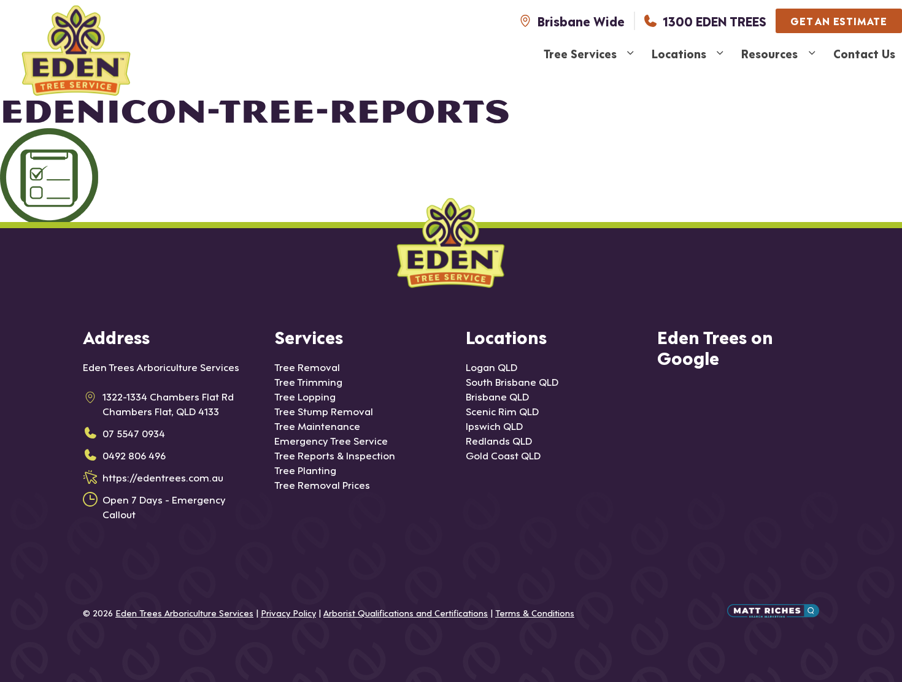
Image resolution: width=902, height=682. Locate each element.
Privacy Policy (288, 612)
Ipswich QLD (494, 425)
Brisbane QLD (497, 396)
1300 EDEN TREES (714, 21)
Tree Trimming (308, 381)
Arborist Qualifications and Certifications (405, 612)
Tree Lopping (305, 396)
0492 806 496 (134, 454)
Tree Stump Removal (323, 410)
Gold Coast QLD (503, 454)
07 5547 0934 (133, 432)
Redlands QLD (499, 440)
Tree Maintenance (317, 425)
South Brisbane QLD (512, 381)
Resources (769, 53)
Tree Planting (305, 469)
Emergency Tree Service (331, 440)
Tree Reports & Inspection (334, 454)
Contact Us (864, 53)
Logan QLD (491, 366)
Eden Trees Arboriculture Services (184, 612)
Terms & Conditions (534, 612)
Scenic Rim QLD (502, 410)
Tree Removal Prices (322, 484)
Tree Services (580, 53)
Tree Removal (307, 366)
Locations (679, 53)
